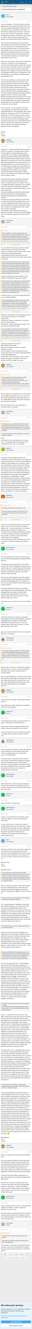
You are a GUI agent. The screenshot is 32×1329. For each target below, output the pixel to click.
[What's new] (26, 2)
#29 (30, 614)
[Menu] (2, 2)
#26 (30, 454)
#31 (30, 696)
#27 (30, 502)
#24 (30, 371)
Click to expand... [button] (16, 244)
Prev (10, 1254)
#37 (30, 846)
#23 (30, 227)
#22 (30, 146)
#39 (30, 1203)
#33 (30, 746)
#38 (30, 1152)
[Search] (30, 2)
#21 (30, 21)
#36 (30, 814)
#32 (30, 718)
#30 (30, 644)
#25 (30, 418)
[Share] (27, 21)
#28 (30, 554)
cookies (13, 1309)
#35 (30, 800)
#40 (30, 1229)
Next (21, 1254)
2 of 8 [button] (16, 1254)
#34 (30, 780)
